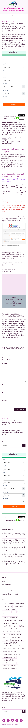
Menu (14, 16)
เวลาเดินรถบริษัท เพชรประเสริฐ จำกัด (13, 649)
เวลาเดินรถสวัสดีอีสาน (9, 660)
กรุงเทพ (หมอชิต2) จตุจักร (16, 603)
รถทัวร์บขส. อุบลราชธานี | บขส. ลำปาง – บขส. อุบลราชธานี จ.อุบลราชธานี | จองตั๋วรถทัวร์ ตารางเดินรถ (13, 542)
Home (4, 581)
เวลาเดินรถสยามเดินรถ (9, 657)
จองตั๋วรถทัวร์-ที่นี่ (7, 584)
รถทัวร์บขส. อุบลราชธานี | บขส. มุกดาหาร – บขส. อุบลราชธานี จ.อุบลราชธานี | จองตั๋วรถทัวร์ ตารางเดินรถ (13, 556)
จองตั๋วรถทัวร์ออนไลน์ (14, 8)
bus (13, 21)
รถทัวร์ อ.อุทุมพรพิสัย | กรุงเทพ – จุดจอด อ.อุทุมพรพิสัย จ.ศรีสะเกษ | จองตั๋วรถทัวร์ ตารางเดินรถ (13, 535)
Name (4, 385)
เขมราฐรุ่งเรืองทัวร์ (17, 637)
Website (4, 400)
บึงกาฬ (20, 620)
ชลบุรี (13, 612)
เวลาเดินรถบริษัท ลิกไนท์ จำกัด (11, 643)
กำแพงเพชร (6, 609)
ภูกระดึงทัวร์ (6, 626)
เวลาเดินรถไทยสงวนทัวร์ (10, 668)
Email (4, 392)
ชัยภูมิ (8, 348)
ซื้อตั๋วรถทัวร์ (6, 615)
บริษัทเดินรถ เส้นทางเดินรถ (10, 588)
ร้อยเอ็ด (10, 629)
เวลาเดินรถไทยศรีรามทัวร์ (10, 665)
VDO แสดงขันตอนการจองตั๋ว (10, 594)
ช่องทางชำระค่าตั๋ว (7, 591)
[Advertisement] (14, 284)
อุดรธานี (18, 634)
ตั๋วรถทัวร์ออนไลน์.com (8, 692)
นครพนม (5, 617)
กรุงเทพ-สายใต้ (7, 606)
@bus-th (21, 119)
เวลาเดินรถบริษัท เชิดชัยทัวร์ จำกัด (12, 646)
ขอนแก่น (13, 609)
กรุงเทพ (6, 347)
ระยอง (4, 629)
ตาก (13, 615)
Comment (5, 363)
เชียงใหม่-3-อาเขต (15, 640)
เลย (22, 640)
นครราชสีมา (13, 617)
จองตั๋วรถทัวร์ (6, 612)
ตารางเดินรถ (7, 345)
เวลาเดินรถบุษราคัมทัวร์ (9, 651)
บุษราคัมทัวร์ (6, 623)
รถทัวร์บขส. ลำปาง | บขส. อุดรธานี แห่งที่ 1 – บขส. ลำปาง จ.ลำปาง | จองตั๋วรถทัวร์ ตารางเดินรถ (13, 549)
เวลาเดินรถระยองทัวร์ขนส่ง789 (11, 654)
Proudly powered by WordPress (10, 724)
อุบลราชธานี (6, 637)
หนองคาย (12, 634)
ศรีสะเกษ (5, 632)
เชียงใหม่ (5, 640)
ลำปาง (16, 629)
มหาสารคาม (15, 626)
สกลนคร (12, 632)
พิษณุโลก (14, 623)
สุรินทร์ (5, 634)
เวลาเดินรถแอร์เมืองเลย (17, 348)
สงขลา (19, 632)
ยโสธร (22, 626)
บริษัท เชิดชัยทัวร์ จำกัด (9, 620)
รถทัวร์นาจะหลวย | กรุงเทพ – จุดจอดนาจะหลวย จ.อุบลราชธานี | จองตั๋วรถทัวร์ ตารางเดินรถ (13, 563)
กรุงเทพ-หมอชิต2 (13, 347)
